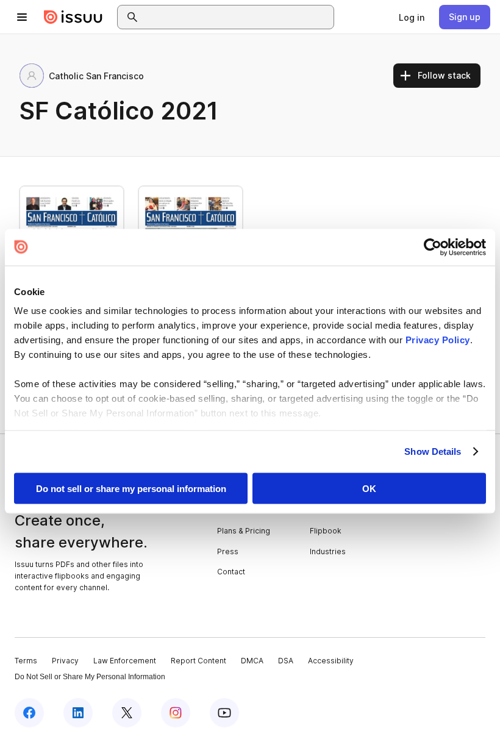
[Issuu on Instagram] (175, 712)
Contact (231, 571)
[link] (411, 17)
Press (227, 551)
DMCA (252, 660)
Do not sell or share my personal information (131, 488)
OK (369, 488)
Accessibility (331, 660)
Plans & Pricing (243, 530)
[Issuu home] (73, 17)
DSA (285, 660)
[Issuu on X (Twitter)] (126, 712)
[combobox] (237, 17)
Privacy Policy (437, 340)
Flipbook (325, 530)
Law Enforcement (124, 660)
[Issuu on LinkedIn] (78, 712)
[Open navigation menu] (22, 17)
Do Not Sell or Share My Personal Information (90, 676)
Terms (26, 660)
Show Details (432, 451)
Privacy (65, 660)
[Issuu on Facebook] (29, 712)
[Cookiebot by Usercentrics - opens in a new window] (432, 247)
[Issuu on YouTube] (224, 712)
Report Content (198, 660)
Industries (328, 551)
